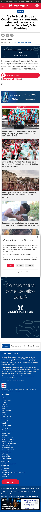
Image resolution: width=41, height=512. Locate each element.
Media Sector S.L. (23, 272)
